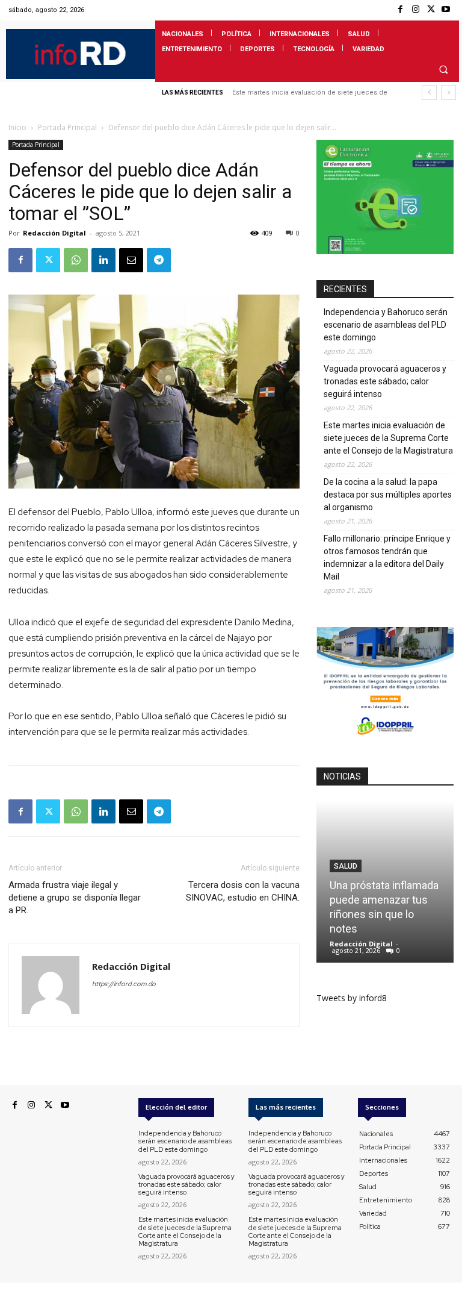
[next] (448, 92)
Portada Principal (67, 127)
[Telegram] (159, 260)
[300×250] (385, 251)
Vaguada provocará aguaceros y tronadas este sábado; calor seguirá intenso (385, 381)
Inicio (17, 127)
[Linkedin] (103, 260)
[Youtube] (446, 9)
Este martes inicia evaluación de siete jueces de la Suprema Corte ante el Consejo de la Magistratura (388, 437)
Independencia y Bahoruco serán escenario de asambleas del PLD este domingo (386, 324)
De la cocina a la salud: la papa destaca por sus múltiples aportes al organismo (388, 494)
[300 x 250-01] (385, 738)
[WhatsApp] (76, 260)
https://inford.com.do (124, 984)
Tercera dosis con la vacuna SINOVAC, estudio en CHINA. (243, 891)
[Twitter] (431, 9)
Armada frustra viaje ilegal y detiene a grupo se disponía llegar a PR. (74, 898)
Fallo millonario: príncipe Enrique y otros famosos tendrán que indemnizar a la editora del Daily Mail (387, 557)
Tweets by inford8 (351, 998)
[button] (443, 69)
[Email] (131, 260)
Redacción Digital (54, 232)
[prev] (429, 92)
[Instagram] (415, 9)
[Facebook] (400, 9)
